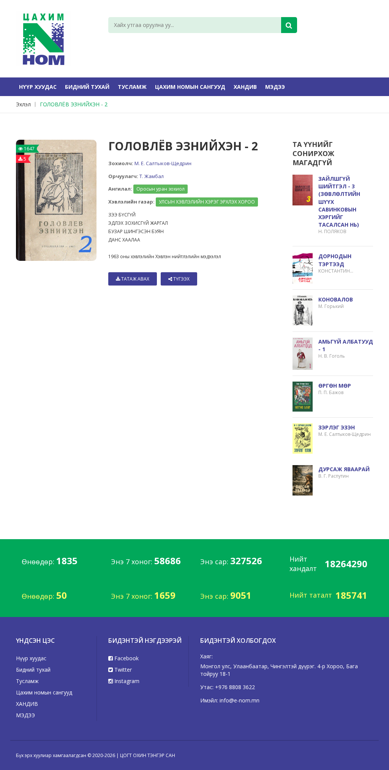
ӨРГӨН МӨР (334, 385)
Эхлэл (23, 104)
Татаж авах (134, 279)
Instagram (126, 681)
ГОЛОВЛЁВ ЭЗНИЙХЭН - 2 (74, 104)
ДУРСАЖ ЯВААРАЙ (344, 469)
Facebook (126, 658)
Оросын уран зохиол (160, 189)
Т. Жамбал (151, 176)
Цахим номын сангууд (190, 86)
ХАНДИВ (245, 86)
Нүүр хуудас (38, 86)
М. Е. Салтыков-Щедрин (162, 163)
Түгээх (181, 279)
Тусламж (132, 86)
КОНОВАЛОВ (335, 299)
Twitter (122, 669)
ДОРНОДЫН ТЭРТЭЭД (334, 259)
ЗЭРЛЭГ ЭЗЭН (336, 427)
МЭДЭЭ (275, 86)
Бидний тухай (87, 86)
